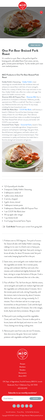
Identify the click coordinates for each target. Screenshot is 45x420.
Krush (41, 415)
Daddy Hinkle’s (27, 82)
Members (22, 367)
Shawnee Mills (31, 97)
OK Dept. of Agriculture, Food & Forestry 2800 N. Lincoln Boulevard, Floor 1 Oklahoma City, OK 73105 (22, 383)
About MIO (22, 376)
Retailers (23, 370)
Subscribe (35, 398)
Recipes (22, 364)
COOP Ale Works (26, 109)
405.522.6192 (22, 388)
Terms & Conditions (10, 412)
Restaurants (23, 373)
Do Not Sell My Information (32, 412)
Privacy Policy (20, 412)
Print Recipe (35, 45)
